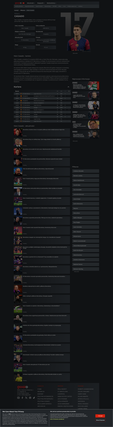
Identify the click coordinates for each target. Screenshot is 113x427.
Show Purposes (100, 420)
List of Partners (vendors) (57, 419)
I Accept (100, 415)
